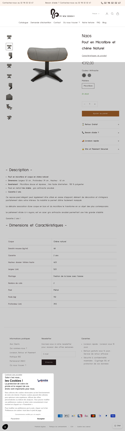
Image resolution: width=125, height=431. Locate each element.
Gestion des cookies (83, 426)
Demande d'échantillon (41, 23)
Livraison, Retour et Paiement (23, 353)
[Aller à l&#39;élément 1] (9, 37)
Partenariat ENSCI (17, 361)
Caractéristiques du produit (94, 56)
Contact (57, 23)
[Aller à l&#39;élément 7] (9, 65)
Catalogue (23, 23)
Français (94, 13)
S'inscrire (48, 362)
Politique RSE (15, 357)
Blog (104, 23)
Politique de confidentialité (58, 426)
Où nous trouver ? (71, 23)
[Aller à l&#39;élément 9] (9, 86)
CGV (72, 426)
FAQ (98, 23)
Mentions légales (40, 426)
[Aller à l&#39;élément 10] (9, 96)
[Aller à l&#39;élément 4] (9, 55)
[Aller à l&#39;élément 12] (9, 117)
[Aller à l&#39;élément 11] (9, 107)
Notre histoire (88, 23)
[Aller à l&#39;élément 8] (9, 76)
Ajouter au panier (100, 113)
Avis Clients (15, 344)
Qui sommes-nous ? (18, 348)
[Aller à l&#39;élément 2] (9, 46)
